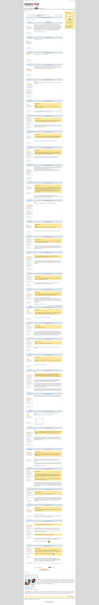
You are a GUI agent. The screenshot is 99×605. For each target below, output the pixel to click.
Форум (36, 8)
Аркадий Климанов (32, 577)
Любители (28, 577)
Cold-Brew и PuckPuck (30, 586)
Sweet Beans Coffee (37, 593)
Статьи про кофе (31, 8)
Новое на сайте (41, 8)
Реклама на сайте (30, 599)
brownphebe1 (67, 27)
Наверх (30, 63)
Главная (25, 8)
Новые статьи (36, 599)
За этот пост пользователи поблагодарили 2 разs (55, 305)
